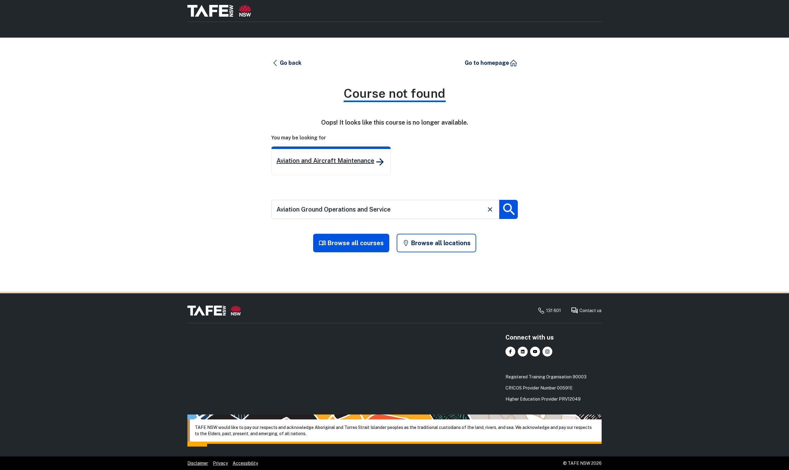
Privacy (220, 463)
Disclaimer (197, 463)
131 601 (553, 310)
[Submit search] (508, 209)
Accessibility (245, 463)
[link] (331, 160)
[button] (286, 62)
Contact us (590, 310)
